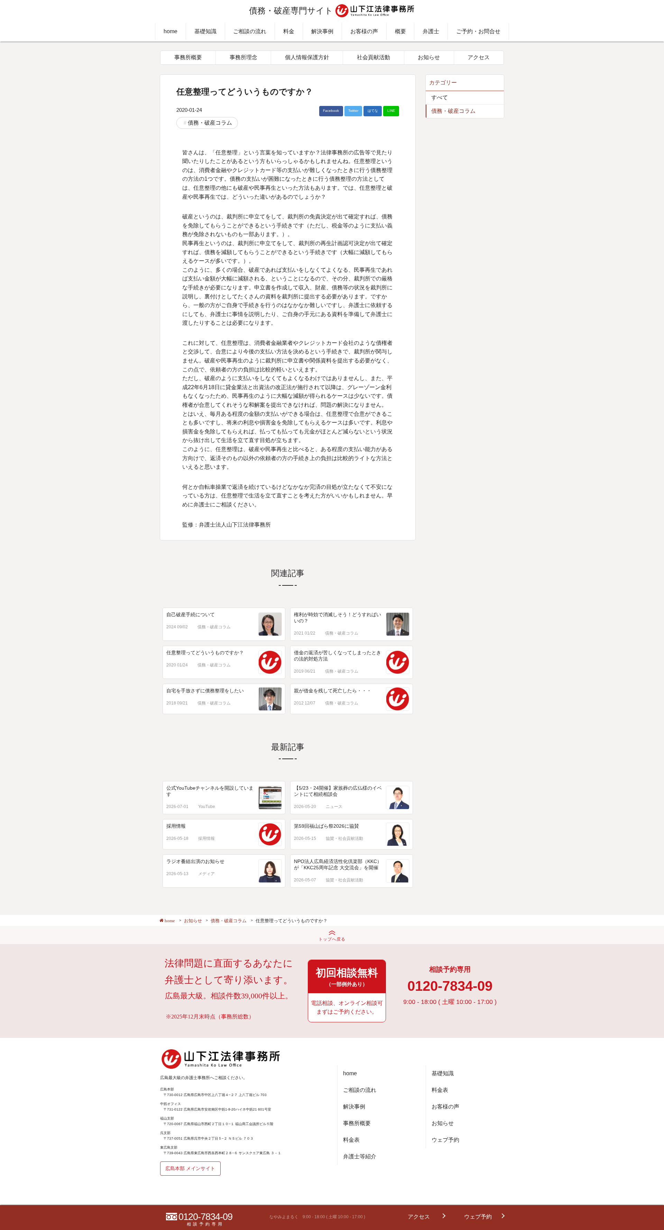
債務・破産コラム (210, 123)
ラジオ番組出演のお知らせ (195, 861)
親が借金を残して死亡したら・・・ (332, 690)
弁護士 (431, 31)
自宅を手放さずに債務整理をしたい (205, 690)
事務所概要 (188, 57)
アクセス (479, 57)
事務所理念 (243, 57)
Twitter (353, 111)
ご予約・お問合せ (478, 31)
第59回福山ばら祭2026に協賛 (326, 826)
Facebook (331, 111)
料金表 (351, 1140)
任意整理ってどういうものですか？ (205, 652)
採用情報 (176, 826)
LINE (391, 111)
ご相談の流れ (249, 31)
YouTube (206, 806)
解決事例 (322, 31)
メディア (206, 873)
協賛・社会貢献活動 (344, 838)
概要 (400, 31)
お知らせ (429, 57)
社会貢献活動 (373, 57)
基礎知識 (205, 31)
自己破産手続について (190, 614)
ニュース (334, 806)
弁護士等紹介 (359, 1156)
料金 (288, 31)
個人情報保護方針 (307, 57)
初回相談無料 (347, 977)
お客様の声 (364, 31)
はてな (373, 111)
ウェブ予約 (445, 1140)
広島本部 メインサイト (190, 1168)
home (170, 31)
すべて (439, 97)
